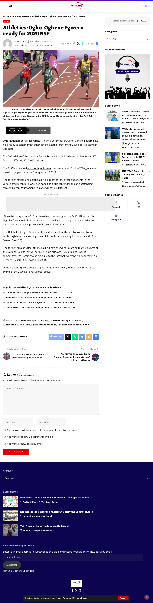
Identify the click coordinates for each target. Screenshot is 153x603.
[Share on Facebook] (74, 43)
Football (129, 123)
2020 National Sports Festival (65, 320)
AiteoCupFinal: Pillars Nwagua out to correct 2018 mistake (40, 302)
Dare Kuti (18, 41)
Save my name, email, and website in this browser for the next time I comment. (42, 430)
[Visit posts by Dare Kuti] (7, 43)
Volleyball (47, 516)
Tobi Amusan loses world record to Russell (45, 526)
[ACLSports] (76, 6)
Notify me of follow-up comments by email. (31, 436)
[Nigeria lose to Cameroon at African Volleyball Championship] (10, 515)
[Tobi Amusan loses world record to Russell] (10, 530)
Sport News (38, 130)
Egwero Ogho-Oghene (43, 325)
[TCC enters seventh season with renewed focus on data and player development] (112, 133)
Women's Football (137, 186)
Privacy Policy (62, 598)
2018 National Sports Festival (32, 320)
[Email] (92, 43)
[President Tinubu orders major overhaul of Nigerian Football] (10, 501)
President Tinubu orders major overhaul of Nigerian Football (55, 497)
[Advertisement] (60, 204)
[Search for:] (123, 21)
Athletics (27, 530)
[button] (123, 598)
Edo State (25, 325)
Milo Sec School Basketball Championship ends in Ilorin (39, 297)
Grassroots (127, 147)
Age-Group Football (134, 182)
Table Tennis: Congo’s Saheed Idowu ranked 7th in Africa (39, 292)
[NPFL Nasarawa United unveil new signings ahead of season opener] (112, 115)
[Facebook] (116, 205)
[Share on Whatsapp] (83, 43)
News (6, 21)
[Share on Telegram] (88, 43)
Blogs (127, 143)
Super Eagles (52, 502)
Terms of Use (79, 598)
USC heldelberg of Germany (73, 325)
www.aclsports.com (39, 168)
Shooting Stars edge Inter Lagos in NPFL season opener (134, 157)
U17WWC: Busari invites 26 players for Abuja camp (136, 174)
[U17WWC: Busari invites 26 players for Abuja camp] (112, 175)
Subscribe (11, 564)
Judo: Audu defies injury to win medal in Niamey (34, 287)
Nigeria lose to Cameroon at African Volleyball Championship (56, 511)
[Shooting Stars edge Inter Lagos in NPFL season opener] (112, 157)
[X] (139, 205)
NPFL (143, 123)
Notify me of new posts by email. (25, 443)
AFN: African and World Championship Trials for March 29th (41, 307)
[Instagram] (116, 217)
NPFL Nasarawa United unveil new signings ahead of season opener (136, 115)
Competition (29, 516)
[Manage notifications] (146, 597)
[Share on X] (78, 43)
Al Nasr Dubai (11, 325)
